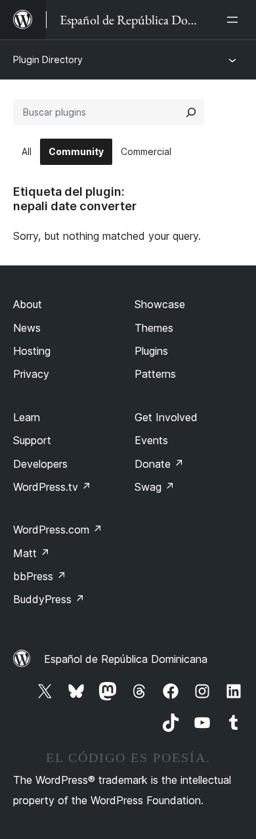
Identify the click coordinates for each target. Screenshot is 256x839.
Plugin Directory (48, 59)
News (27, 327)
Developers (40, 463)
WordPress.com (57, 529)
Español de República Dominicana (125, 659)
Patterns (155, 373)
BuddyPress (49, 599)
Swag (155, 486)
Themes (154, 327)
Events (151, 440)
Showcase (160, 304)
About (27, 304)
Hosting (32, 350)
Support (32, 440)
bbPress (39, 576)
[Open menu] (235, 19)
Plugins (151, 350)
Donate (159, 463)
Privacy (31, 373)
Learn (26, 417)
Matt (31, 553)
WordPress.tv (52, 486)
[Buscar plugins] (191, 112)
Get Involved (166, 417)
